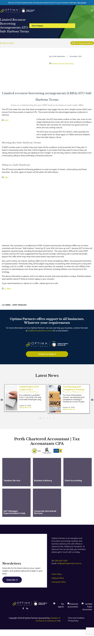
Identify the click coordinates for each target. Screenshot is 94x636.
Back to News (8, 43)
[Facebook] (23, 608)
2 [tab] (43, 418)
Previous (2, 400)
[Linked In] (27, 608)
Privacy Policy (73, 621)
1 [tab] (40, 418)
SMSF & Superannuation (82, 43)
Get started (81, 3)
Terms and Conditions (76, 618)
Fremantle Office (59, 582)
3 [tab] (47, 418)
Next (92, 400)
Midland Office (58, 578)
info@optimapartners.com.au (40, 330)
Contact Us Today (46, 354)
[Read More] (11, 397)
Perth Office (57, 574)
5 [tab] (54, 418)
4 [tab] (50, 418)
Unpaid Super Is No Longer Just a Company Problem (29, 389)
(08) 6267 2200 (61, 560)
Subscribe (11, 580)
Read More (24, 407)
